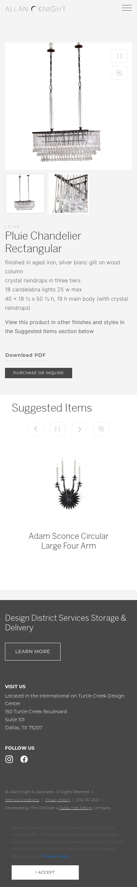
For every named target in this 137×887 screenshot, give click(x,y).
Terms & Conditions (22, 799)
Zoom (119, 73)
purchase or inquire (38, 373)
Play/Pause (119, 56)
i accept (45, 872)
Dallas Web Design (75, 807)
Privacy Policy (57, 799)
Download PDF (25, 355)
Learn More (32, 651)
